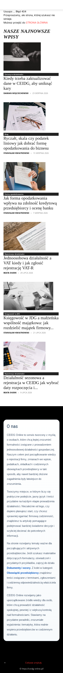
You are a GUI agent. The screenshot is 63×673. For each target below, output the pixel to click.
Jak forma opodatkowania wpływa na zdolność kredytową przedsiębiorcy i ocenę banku (30, 203)
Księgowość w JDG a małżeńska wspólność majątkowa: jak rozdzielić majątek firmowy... (31, 323)
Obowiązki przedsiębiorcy (23, 572)
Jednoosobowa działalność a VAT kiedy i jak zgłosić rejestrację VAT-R (27, 263)
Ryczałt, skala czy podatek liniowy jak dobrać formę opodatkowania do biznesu (26, 143)
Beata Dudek (10, 272)
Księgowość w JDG (12, 314)
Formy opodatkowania (14, 194)
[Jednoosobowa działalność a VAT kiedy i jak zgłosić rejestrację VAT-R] (31, 236)
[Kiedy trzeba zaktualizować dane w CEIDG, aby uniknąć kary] (31, 56)
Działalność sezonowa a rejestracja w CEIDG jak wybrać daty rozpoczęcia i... (31, 382)
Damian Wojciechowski (16, 93)
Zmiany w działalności (14, 74)
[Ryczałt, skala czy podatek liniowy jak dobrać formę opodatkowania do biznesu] (31, 116)
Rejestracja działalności (14, 254)
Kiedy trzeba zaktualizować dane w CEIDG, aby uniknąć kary (28, 83)
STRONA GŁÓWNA (37, 22)
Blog (6, 134)
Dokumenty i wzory (18, 567)
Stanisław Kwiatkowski (16, 153)
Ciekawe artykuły (33, 662)
